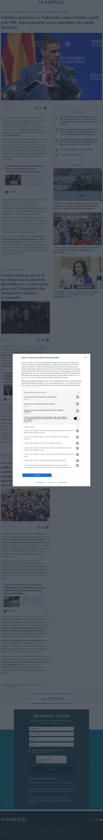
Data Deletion (40, 482)
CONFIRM (37, 475)
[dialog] (51, 420)
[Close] (86, 358)
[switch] (76, 397)
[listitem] (51, 392)
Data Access (51, 482)
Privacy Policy (63, 482)
